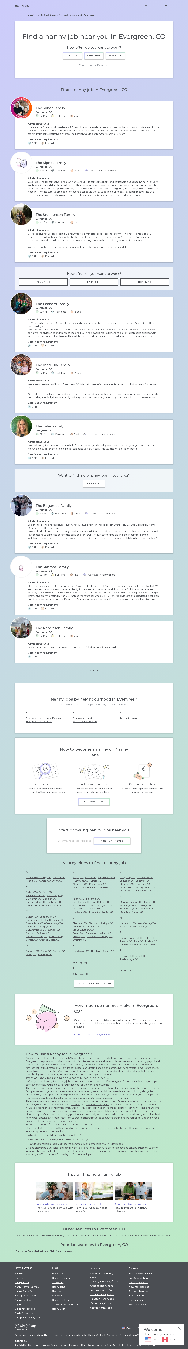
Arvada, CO (59, 877)
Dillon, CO (31, 954)
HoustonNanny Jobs (102, 1299)
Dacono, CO (32, 951)
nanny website (97, 1058)
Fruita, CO (107, 912)
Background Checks (26, 1295)
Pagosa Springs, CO (131, 938)
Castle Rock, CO (35, 923)
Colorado (64, 15)
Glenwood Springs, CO (100, 923)
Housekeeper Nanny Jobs (55, 1235)
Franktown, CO (97, 908)
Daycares (57, 1295)
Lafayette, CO (127, 877)
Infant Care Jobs (81, 1235)
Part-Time (94, 55)
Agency (19, 1304)
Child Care (55, 1251)
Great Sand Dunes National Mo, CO (92, 933)
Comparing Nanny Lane (28, 1317)
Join (164, 6)
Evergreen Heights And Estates (43, 718)
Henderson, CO (81, 951)
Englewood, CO (97, 884)
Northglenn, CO (141, 926)
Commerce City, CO (36, 936)
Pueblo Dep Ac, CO (130, 944)
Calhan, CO (32, 916)
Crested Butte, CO (49, 940)
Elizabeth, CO (80, 884)
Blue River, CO (33, 899)
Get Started (94, 484)
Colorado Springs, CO (37, 933)
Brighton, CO (54, 902)
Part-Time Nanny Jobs (127, 1235)
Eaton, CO (90, 877)
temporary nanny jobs (49, 1101)
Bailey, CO (31, 892)
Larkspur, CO (127, 881)
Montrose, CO (142, 905)
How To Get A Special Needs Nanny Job (91, 1210)
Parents (19, 1278)
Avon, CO (57, 881)
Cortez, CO (32, 940)
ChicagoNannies (138, 1282)
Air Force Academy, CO (38, 877)
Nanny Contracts (24, 1300)
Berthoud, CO (54, 895)
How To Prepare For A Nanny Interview (131, 1210)
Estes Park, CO (91, 887)
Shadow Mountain (83, 718)
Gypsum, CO (79, 940)
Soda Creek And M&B (85, 721)
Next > (94, 670)
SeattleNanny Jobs (101, 1307)
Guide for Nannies (25, 1313)
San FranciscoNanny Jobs (101, 1275)
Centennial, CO (53, 923)
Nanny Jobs (32, 15)
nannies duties (133, 1088)
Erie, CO (77, 887)
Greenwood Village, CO (99, 936)
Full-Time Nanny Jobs (28, 1235)
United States (49, 15)
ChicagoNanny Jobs (101, 1285)
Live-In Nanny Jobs (102, 1235)
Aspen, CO (31, 881)
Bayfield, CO (45, 892)
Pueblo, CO (151, 941)
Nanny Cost (58, 1309)
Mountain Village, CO (131, 912)
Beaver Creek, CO (35, 895)
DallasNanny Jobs (100, 1303)
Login (144, 6)
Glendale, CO (80, 923)
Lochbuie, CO (142, 884)
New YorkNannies (139, 1287)
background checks (94, 1068)
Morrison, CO (145, 908)
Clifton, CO (54, 930)
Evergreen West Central (39, 721)
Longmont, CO (145, 887)
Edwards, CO (81, 881)
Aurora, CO (45, 881)
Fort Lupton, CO (81, 905)
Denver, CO (59, 951)
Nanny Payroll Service (27, 1287)
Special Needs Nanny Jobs (156, 1235)
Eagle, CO (78, 877)
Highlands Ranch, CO (102, 951)
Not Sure (115, 55)
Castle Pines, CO (54, 920)
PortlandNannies (138, 1291)
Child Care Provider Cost (65, 1304)
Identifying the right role (88, 1204)
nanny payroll (147, 1061)
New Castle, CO (146, 923)
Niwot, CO (125, 926)
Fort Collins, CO (100, 902)
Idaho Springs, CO (82, 962)
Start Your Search (94, 801)
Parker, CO (149, 938)
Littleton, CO (127, 884)
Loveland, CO (143, 890)
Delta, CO (46, 951)
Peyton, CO (126, 941)
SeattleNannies (137, 1304)
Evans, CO (106, 887)
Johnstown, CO (81, 974)
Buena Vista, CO (53, 905)
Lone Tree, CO (127, 887)
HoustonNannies (138, 1295)
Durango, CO (45, 954)
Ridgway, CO (127, 956)
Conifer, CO (55, 936)
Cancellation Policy (91, 1345)
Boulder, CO (49, 899)
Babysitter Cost (61, 1300)
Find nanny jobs (112, 841)
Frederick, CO (80, 912)
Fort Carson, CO (81, 902)
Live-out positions (65, 1111)
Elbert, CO (95, 881)
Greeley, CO (79, 936)
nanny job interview (117, 1128)
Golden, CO (79, 926)
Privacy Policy (49, 1345)
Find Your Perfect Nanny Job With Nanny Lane (54, 1210)
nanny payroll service (75, 1071)
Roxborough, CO (129, 959)
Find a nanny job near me (94, 983)
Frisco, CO (94, 912)
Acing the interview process (130, 1204)
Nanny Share (22, 1282)
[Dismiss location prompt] (179, 1328)
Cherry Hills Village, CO (38, 926)
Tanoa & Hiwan (128, 718)
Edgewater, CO (106, 877)
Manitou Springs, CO (131, 902)
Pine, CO (138, 941)
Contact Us (21, 1329)
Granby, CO (93, 926)
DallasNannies (137, 1300)
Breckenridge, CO (35, 902)
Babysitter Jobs (24, 1251)
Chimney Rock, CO (36, 930)
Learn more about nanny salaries (92, 1034)
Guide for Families (25, 1309)
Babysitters (41, 1251)
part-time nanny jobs (97, 1104)
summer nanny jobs (106, 1101)
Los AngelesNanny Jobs (104, 1281)
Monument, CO (128, 908)
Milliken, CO (126, 905)
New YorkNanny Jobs (102, 1290)
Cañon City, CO (47, 916)
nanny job (64, 1058)
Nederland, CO (128, 923)
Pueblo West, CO (151, 944)
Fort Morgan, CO (101, 905)
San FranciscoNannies (141, 1273)
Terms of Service (69, 1345)
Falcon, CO (79, 899)
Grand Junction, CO (83, 930)
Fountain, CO (80, 908)
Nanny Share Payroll (26, 1291)
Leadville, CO (143, 881)
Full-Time (72, 55)
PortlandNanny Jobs (102, 1294)
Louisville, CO (127, 890)
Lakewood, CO (145, 877)
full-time (75, 1104)
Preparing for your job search (52, 1204)
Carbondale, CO (34, 920)
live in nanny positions (138, 1108)
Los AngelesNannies (140, 1278)
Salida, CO (125, 970)
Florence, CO (93, 899)
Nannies (67, 1251)
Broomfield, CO (34, 905)
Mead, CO (149, 902)
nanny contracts (127, 1068)
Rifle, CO (140, 956)
